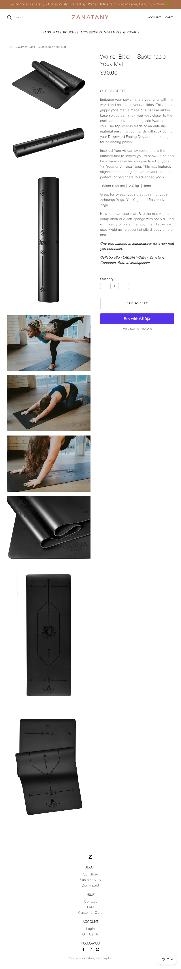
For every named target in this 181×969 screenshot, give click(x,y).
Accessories (91, 32)
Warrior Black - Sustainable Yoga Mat (42, 47)
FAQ (90, 907)
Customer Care (90, 912)
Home (10, 47)
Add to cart (137, 303)
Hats (57, 32)
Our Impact (90, 885)
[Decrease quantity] (104, 286)
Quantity (106, 279)
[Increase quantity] (125, 286)
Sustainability (90, 880)
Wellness (112, 32)
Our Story (90, 874)
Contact (90, 901)
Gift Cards (90, 934)
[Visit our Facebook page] (83, 949)
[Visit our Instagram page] (90, 949)
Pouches (71, 32)
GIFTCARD (131, 32)
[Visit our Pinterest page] (97, 949)
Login (90, 929)
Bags (46, 32)
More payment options (137, 328)
